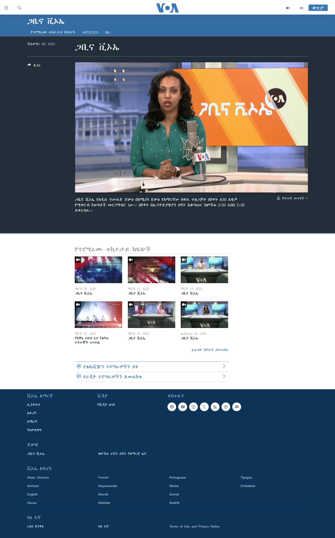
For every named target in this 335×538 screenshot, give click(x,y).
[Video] (288, 8)
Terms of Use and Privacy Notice (194, 526)
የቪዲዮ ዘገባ (106, 405)
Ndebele (104, 503)
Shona (174, 486)
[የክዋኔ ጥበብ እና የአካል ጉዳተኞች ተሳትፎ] (98, 314)
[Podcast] (226, 406)
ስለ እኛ (103, 526)
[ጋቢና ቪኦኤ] (98, 269)
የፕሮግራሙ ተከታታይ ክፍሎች (53, 32)
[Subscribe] (236, 406)
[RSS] (215, 406)
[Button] (34, 66)
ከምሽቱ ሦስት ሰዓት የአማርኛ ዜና (122, 454)
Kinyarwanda (107, 486)
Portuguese (177, 477)
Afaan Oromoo (38, 477)
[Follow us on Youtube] (182, 406)
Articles (90, 32)
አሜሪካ (32, 422)
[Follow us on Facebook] (172, 406)
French (103, 477)
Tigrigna (246, 477)
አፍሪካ (31, 413)
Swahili (174, 503)
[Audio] (302, 8)
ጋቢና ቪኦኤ (36, 454)
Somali (174, 494)
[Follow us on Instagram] (193, 406)
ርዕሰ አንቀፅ (35, 526)
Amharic (33, 486)
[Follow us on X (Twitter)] (204, 406)
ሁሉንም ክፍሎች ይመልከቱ (210, 350)
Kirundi (103, 494)
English (32, 494)
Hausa (31, 503)
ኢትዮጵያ (33, 405)
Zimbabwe (247, 486)
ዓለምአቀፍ (34, 430)
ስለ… (109, 32)
